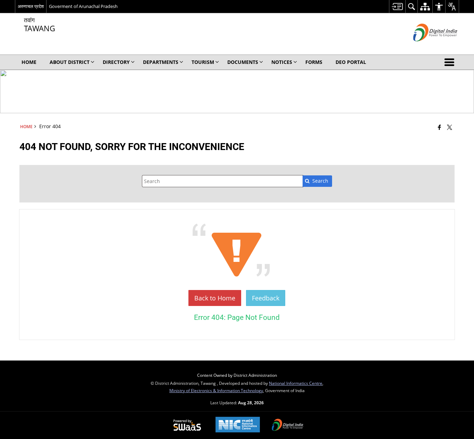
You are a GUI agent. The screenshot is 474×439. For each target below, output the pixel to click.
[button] (450, 62)
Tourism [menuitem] (203, 62)
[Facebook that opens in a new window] (439, 127)
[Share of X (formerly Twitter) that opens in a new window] (449, 127)
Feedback (265, 298)
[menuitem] (397, 6)
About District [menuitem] (70, 62)
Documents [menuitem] (242, 62)
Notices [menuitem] (281, 62)
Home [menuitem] (29, 62)
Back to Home (214, 298)
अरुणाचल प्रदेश (31, 6)
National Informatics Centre (295, 383)
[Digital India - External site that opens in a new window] (426, 47)
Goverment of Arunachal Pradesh (83, 6)
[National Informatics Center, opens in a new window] (237, 425)
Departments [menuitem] (160, 62)
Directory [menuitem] (116, 62)
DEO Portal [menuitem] (351, 62)
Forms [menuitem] (313, 62)
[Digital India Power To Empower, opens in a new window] (287, 425)
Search (320, 180)
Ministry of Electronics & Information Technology (216, 390)
